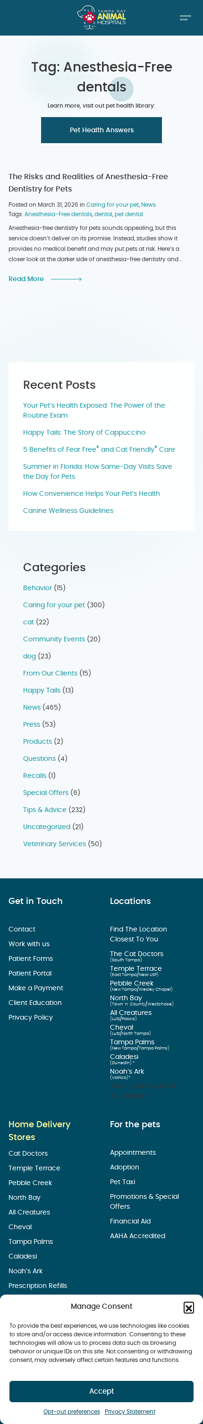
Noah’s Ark (128, 1071)
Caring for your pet (112, 205)
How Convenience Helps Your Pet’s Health (91, 494)
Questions (39, 759)
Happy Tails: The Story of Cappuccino (84, 432)
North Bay (127, 998)
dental (103, 214)
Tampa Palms (133, 1042)
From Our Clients (50, 673)
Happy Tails (41, 690)
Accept (101, 1391)
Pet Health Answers (102, 130)
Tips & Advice (45, 810)
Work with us (29, 944)
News (148, 205)
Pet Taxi (123, 1182)
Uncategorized (46, 827)
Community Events (54, 639)
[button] (189, 1307)
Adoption (125, 1167)
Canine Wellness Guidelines (68, 511)
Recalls (34, 776)
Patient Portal (30, 973)
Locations (130, 901)
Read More (26, 279)
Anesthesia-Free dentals (58, 214)
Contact (22, 929)
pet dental (129, 214)
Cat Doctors (29, 1153)
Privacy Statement (130, 1412)
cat (28, 622)
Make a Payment (36, 988)
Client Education (36, 1003)
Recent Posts (59, 385)
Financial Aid (131, 1221)
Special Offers (45, 793)
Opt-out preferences (71, 1412)
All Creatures (131, 1013)
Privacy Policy (31, 1017)
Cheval (122, 1027)
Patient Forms (31, 959)
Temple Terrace (137, 969)
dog (29, 656)
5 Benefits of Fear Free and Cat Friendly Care (99, 450)
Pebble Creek (132, 983)
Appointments (134, 1153)
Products (37, 742)
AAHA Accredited (138, 1236)
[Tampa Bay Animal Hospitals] (101, 17)
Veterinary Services (54, 844)
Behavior (37, 588)
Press (31, 724)
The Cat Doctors (137, 954)
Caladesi (125, 1057)
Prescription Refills (38, 1286)
